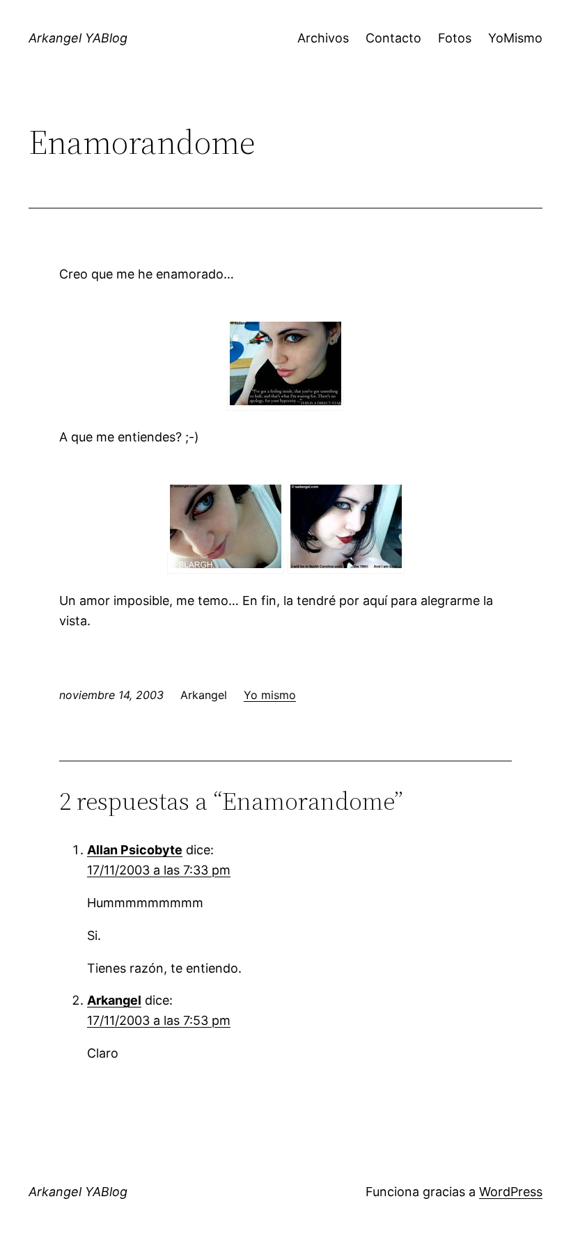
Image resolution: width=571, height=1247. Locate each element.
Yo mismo (270, 695)
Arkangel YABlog (78, 38)
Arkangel (114, 1000)
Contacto (393, 38)
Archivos (323, 38)
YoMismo (515, 38)
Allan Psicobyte (134, 849)
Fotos (454, 38)
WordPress (510, 1191)
